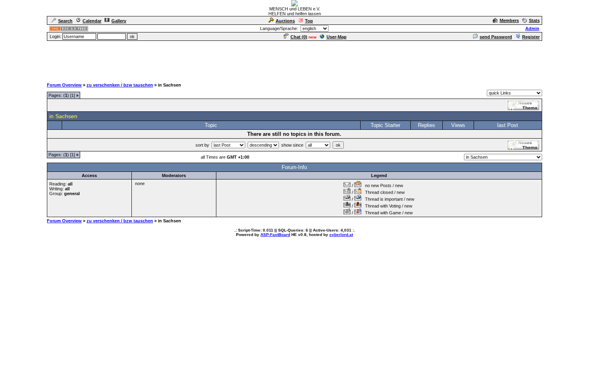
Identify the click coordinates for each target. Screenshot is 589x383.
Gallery (118, 20)
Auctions (285, 20)
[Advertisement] (294, 60)
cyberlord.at (341, 234)
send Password (496, 36)
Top (309, 20)
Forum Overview (64, 85)
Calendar (92, 20)
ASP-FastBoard (275, 234)
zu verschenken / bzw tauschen (120, 85)
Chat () (298, 36)
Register (531, 36)
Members (509, 20)
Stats (534, 20)
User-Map (337, 36)
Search (65, 20)
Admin (532, 28)
